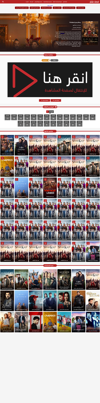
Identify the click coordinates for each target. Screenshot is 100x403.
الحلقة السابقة (44, 100)
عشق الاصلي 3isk (75, 42)
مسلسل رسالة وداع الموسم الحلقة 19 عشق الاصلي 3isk (68, 45)
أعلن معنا (31, 2)
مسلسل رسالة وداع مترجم (76, 29)
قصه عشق (75, 43)
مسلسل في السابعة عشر (46, 8)
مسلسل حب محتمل (57, 8)
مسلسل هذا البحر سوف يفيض (68, 8)
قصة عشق (65, 2)
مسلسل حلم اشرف (80, 8)
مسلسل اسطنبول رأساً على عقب (22, 8)
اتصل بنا (27, 2)
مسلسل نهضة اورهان (38, 2)
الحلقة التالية (56, 100)
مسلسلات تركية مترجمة (76, 46)
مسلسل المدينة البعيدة (47, 2)
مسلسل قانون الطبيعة (35, 8)
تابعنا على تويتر (50, 5)
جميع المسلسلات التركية (57, 2)
